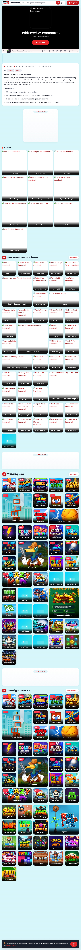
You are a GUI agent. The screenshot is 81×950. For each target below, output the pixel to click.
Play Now (41, 42)
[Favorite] (53, 51)
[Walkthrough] (65, 51)
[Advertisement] (41, 58)
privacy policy (11, 945)
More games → (72, 690)
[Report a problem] (57, 51)
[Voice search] (58, 3)
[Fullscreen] (76, 13)
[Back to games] (3, 51)
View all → (73, 257)
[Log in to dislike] (49, 51)
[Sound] (73, 51)
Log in (61, 3)
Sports (18, 70)
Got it (73, 944)
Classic (10, 70)
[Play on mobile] (69, 51)
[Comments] (61, 51)
